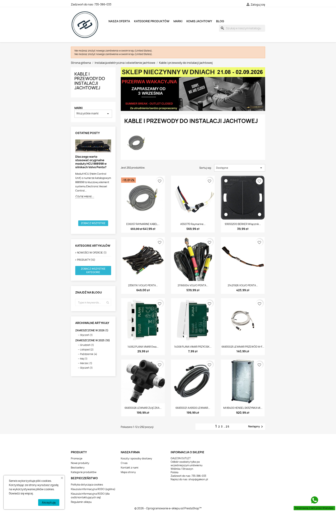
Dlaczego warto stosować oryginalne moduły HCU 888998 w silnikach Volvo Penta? (91, 162)
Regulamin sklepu (81, 502)
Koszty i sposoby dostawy (136, 458)
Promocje (76, 458)
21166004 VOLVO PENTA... (193, 285)
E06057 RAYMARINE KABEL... (143, 224)
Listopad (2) (87, 349)
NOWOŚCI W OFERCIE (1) (92, 252)
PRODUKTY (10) (86, 259)
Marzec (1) (86, 363)
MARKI (177, 21)
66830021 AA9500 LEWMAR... (193, 407)
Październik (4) (88, 354)
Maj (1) (84, 358)
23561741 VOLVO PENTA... (143, 285)
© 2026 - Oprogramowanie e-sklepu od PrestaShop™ (168, 508)
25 (228, 426)
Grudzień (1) (87, 345)
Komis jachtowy (199, 21)
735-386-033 (102, 4)
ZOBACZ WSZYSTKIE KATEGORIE (93, 270)
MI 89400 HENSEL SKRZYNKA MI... (242, 407)
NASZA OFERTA (119, 21)
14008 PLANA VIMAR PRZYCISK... (193, 346)
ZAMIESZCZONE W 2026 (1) (91, 330)
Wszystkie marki (93, 113)
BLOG (220, 21)
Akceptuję (49, 502)
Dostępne (239, 168)
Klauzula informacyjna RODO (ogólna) (93, 489)
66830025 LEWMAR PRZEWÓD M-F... (243, 346)
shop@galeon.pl (198, 479)
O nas (124, 463)
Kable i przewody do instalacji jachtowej (89, 81)
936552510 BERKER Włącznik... (243, 224)
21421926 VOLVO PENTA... (243, 285)
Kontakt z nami (129, 467)
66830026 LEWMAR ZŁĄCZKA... (143, 407)
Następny (256, 427)
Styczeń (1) (86, 335)
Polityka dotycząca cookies (87, 484)
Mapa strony (128, 472)
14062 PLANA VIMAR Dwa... (143, 346)
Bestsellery (78, 467)
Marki (78, 108)
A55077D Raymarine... (193, 224)
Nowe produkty (80, 463)
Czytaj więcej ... (84, 196)
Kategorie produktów (151, 21)
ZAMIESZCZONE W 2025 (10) (92, 340)
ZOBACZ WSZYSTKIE (93, 223)
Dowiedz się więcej (21, 493)
